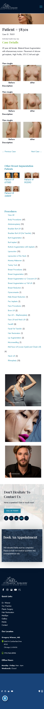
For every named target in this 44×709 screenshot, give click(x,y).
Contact (5, 625)
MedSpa (5, 615)
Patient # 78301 (15, 29)
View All (11, 215)
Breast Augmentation (16, 274)
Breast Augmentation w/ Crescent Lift (22, 278)
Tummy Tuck (12, 265)
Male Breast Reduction (16, 297)
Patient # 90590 (29, 181)
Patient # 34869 (9, 194)
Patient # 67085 (9, 181)
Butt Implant (12, 242)
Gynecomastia (13, 292)
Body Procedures (14, 219)
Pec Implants (13, 301)
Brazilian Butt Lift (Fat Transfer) (19, 233)
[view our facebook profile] (6, 518)
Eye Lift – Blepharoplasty (17, 315)
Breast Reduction (14, 287)
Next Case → (36, 151)
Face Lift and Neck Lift (16, 319)
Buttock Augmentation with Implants (21, 247)
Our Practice (6, 606)
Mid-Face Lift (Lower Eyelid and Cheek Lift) (24, 347)
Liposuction (12, 251)
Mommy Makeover (15, 260)
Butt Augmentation (15, 237)
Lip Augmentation (14, 337)
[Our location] (42, 691)
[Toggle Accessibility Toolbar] (5, 698)
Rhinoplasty (12, 360)
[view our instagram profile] (11, 518)
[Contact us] (39, 691)
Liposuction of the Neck (17, 256)
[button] (12, 510)
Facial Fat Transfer (15, 328)
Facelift (10, 324)
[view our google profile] (16, 518)
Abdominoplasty (14, 224)
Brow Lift (11, 310)
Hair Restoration (14, 333)
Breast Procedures (15, 269)
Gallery (4, 618)
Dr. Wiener (6, 602)
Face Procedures (14, 306)
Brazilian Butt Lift (14, 228)
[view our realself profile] (26, 518)
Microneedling (13, 342)
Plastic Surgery (7, 609)
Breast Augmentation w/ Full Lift (20, 283)
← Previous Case (9, 151)
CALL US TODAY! (12, 511)
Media (4, 621)
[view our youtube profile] (21, 518)
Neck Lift (11, 356)
